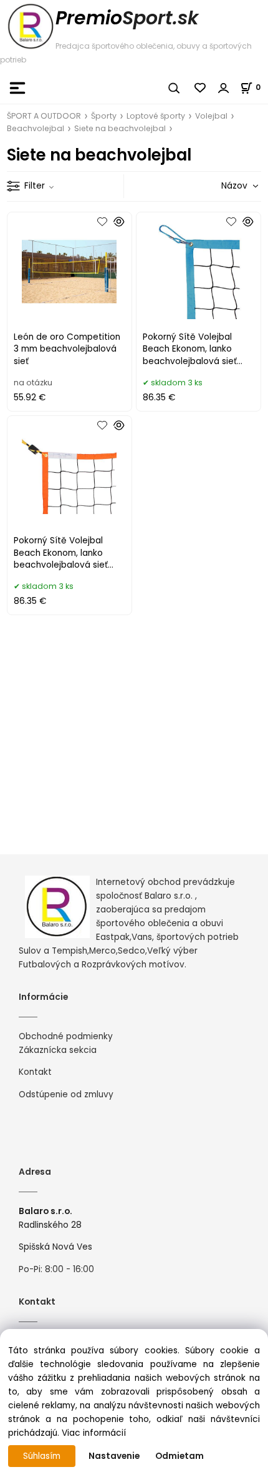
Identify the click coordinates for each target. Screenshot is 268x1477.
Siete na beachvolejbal (120, 128)
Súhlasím (41, 1456)
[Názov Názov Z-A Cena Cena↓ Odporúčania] (222, 186)
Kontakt (35, 1072)
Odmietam (179, 1456)
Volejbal (211, 116)
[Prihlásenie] (224, 88)
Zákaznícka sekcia (58, 1050)
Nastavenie (114, 1456)
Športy (104, 116)
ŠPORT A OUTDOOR (44, 116)
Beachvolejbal (35, 128)
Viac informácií (94, 1433)
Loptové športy (156, 116)
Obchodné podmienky (66, 1036)
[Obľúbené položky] (201, 88)
